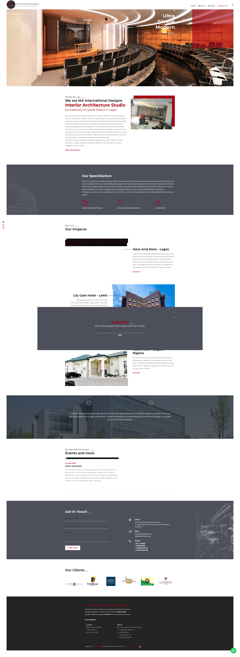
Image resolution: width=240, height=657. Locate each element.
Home (193, 6)
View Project (168, 33)
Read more (136, 272)
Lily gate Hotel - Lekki (90, 295)
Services (211, 6)
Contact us (222, 6)
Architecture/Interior (92, 208)
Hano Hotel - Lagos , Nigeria (148, 351)
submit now (73, 548)
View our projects (72, 150)
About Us (202, 6)
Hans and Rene (73, 466)
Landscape (160, 208)
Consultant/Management (128, 208)
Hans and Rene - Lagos (151, 249)
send (120, 335)
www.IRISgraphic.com (132, 646)
